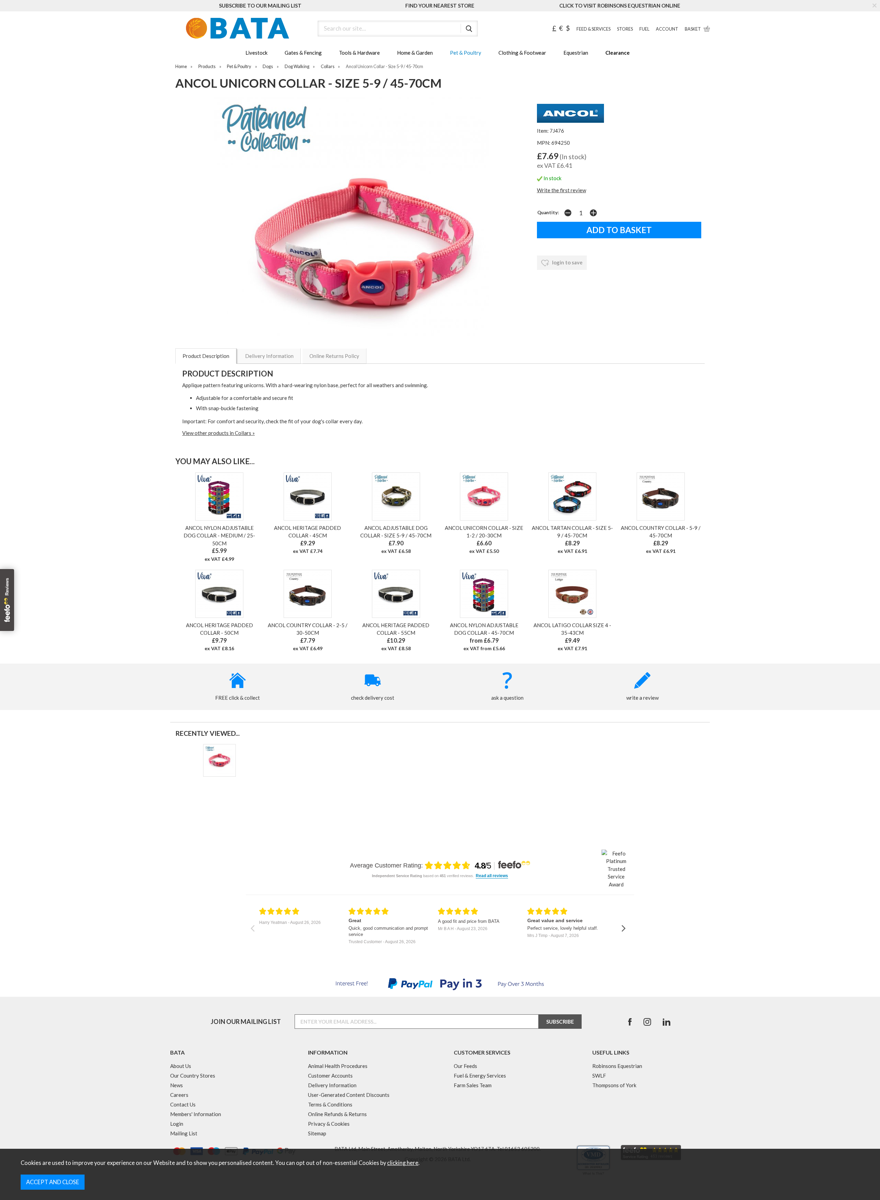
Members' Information (195, 1114)
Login (176, 1124)
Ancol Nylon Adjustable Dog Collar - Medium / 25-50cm (219, 535)
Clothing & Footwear (522, 53)
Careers (179, 1095)
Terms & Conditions (330, 1104)
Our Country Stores (192, 1075)
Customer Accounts (330, 1075)
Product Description (206, 356)
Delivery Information (269, 356)
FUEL (644, 29)
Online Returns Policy (334, 356)
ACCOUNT (667, 29)
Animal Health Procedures (337, 1066)
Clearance (617, 53)
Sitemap (317, 1133)
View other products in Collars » (218, 433)
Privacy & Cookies (329, 1124)
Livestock (256, 53)
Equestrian (575, 53)
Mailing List (183, 1133)
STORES (625, 29)
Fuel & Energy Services (480, 1075)
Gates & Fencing (303, 53)
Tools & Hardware (359, 53)
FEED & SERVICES (593, 29)
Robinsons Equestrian (617, 1066)
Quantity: (548, 212)
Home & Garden (415, 53)
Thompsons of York (614, 1085)
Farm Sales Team (473, 1085)
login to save (567, 262)
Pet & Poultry (465, 53)
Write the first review (561, 190)
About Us (180, 1066)
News (176, 1085)
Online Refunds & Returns (337, 1114)
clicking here (402, 1162)
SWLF (599, 1075)
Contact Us (183, 1104)
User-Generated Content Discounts (348, 1095)
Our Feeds (465, 1066)
